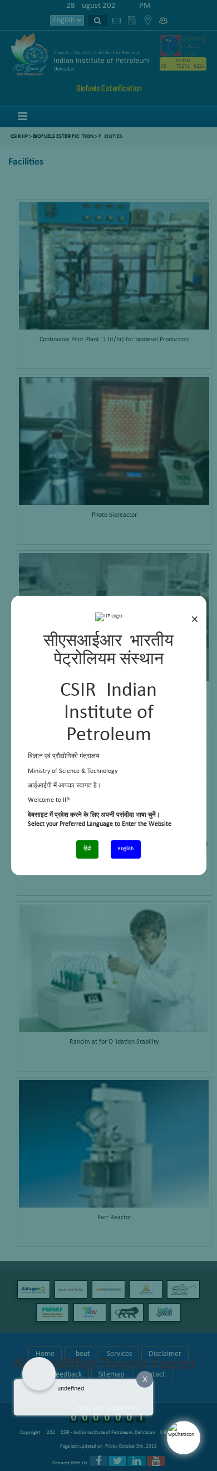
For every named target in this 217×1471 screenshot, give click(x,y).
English (126, 849)
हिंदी (87, 849)
